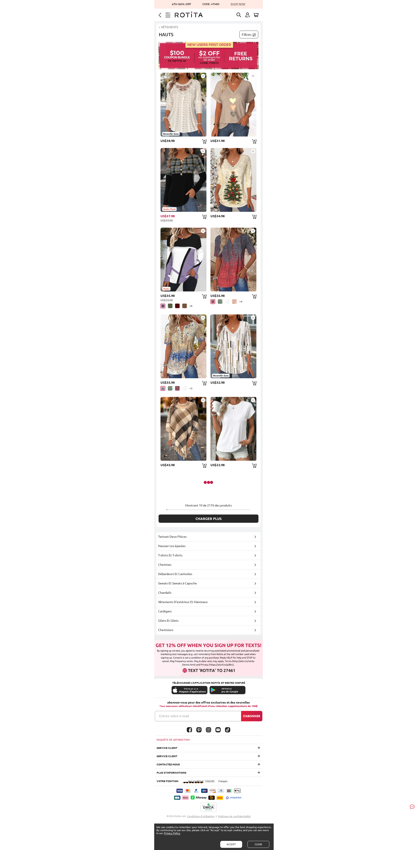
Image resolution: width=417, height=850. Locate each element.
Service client (167, 747)
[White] (227, 301)
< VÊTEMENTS (168, 27)
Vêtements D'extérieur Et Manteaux (183, 602)
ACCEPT (231, 844)
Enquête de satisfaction (173, 739)
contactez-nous (168, 764)
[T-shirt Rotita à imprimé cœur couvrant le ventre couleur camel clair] (233, 104)
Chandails (164, 592)
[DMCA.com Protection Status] (208, 807)
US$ (207, 781)
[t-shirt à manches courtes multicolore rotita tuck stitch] (184, 346)
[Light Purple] (163, 306)
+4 (240, 301)
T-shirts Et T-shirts (170, 555)
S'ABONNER (251, 716)
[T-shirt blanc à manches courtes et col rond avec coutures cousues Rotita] (233, 429)
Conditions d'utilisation (200, 816)
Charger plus (208, 519)
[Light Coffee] (184, 306)
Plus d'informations (171, 772)
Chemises (164, 564)
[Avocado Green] (170, 306)
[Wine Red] (177, 306)
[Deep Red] (212, 301)
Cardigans (165, 611)
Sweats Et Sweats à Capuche (177, 583)
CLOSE (258, 844)
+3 (190, 388)
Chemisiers (165, 630)
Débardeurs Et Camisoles (175, 574)
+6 (190, 305)
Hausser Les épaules (171, 546)
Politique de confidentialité (234, 816)
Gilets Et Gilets (168, 620)
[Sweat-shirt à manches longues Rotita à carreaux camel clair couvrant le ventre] (184, 429)
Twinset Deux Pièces (172, 536)
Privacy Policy (172, 833)
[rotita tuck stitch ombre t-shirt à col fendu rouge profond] (233, 259)
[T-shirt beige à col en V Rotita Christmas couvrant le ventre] (233, 180)
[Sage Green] (220, 301)
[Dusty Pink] (234, 301)
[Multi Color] (163, 388)
